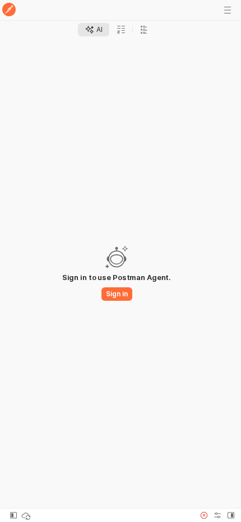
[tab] (93, 29)
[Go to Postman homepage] (9, 10)
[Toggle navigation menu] (227, 10)
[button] (204, 515)
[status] (27, 515)
